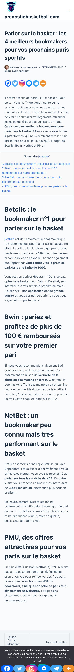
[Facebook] (8, 83)
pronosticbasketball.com (31, 16)
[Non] (69, 659)
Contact (12, 640)
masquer (44, 156)
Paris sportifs (20, 71)
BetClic (9, 239)
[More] (43, 83)
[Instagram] (22, 83)
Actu (7, 71)
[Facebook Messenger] (29, 83)
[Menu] (68, 10)
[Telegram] (36, 83)
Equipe (11, 637)
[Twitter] (15, 83)
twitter (62, 642)
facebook (52, 642)
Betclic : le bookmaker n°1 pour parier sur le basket (36, 163)
